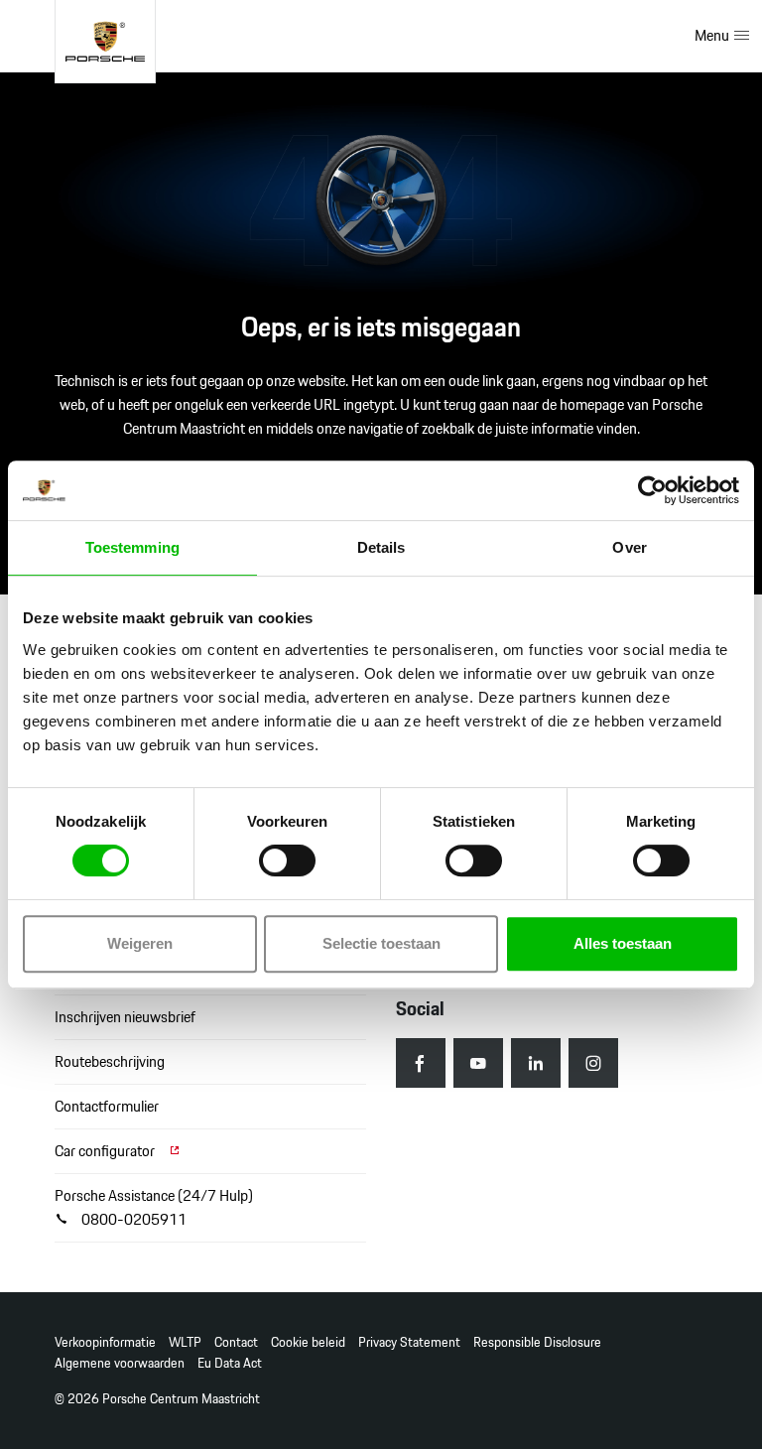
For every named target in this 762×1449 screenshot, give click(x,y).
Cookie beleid (308, 1342)
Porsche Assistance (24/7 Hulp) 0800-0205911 (154, 1207)
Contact (236, 1342)
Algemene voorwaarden (120, 1363)
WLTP (185, 1342)
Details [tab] (381, 547)
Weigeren (140, 943)
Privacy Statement (409, 1342)
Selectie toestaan (381, 943)
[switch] (287, 860)
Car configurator (106, 1150)
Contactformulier (107, 1106)
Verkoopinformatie (105, 1342)
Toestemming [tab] (132, 547)
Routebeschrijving (110, 1061)
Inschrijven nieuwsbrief (125, 1016)
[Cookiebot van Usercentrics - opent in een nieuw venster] (652, 490)
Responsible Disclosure (537, 1342)
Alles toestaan (622, 943)
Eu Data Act (229, 1363)
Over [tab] (629, 547)
